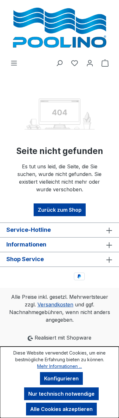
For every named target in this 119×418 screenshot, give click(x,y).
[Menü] (14, 62)
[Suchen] (59, 62)
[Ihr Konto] (89, 62)
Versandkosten (55, 304)
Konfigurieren (61, 378)
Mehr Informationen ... (59, 366)
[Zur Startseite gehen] (59, 29)
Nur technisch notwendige (61, 394)
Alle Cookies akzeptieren (61, 409)
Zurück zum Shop (60, 210)
